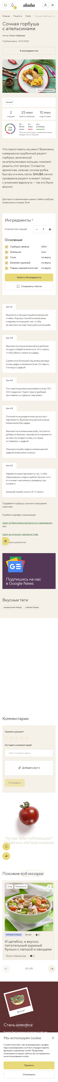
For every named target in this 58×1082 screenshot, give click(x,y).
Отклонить (29, 1074)
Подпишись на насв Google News (23, 581)
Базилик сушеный (20, 262)
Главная (6, 16)
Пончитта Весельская (16, 956)
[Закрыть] (52, 1037)
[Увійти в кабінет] (45, 5)
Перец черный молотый (24, 268)
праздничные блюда (13, 607)
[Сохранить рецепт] (6, 846)
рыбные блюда (32, 607)
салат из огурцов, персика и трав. (20, 534)
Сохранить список (31, 286)
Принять (29, 1065)
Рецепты (18, 16)
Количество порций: (16, 229)
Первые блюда (13, 935)
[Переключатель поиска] (5, 5)
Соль (13, 257)
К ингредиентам (29, 50)
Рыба (28, 16)
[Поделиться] (6, 856)
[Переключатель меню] (53, 5)
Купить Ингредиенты (29, 277)
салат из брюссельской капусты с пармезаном (27, 522)
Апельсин (15, 252)
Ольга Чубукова (17, 35)
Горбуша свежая (19, 246)
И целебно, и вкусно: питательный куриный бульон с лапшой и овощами (28, 945)
